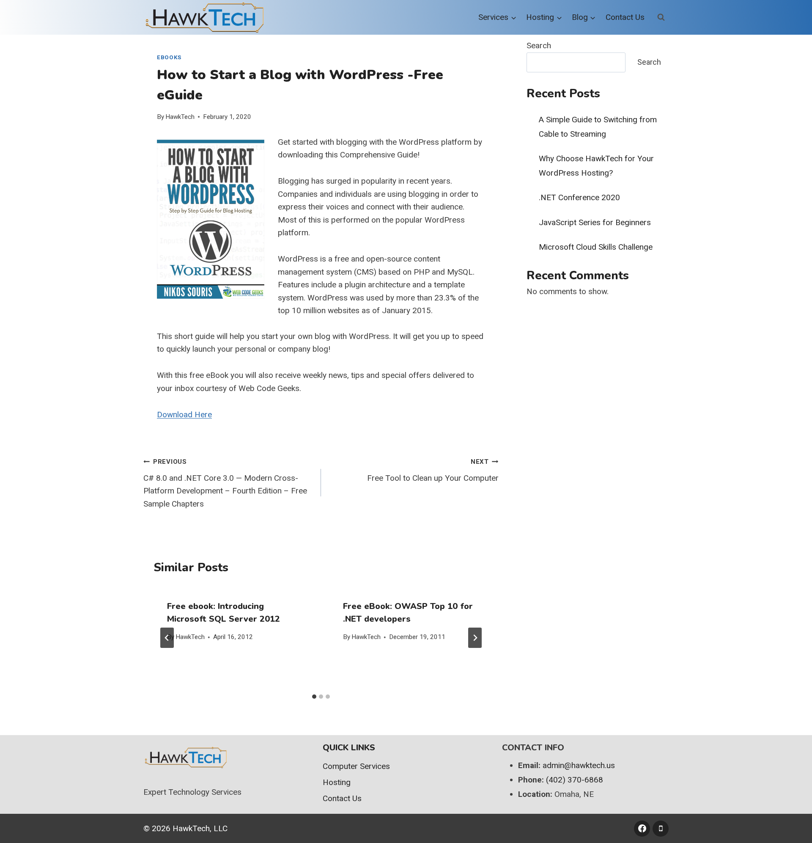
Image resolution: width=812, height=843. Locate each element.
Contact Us (625, 17)
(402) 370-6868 (574, 780)
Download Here (184, 414)
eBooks (169, 57)
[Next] (475, 638)
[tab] (314, 696)
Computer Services (356, 766)
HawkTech (180, 117)
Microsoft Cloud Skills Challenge (596, 247)
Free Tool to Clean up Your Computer (433, 470)
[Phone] (661, 829)
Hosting (337, 782)
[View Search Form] (661, 17)
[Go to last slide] (167, 638)
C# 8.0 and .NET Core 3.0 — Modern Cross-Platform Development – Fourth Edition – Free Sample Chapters (225, 483)
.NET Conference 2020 (579, 197)
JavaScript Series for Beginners (595, 222)
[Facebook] (642, 829)
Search (539, 45)
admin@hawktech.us (579, 765)
